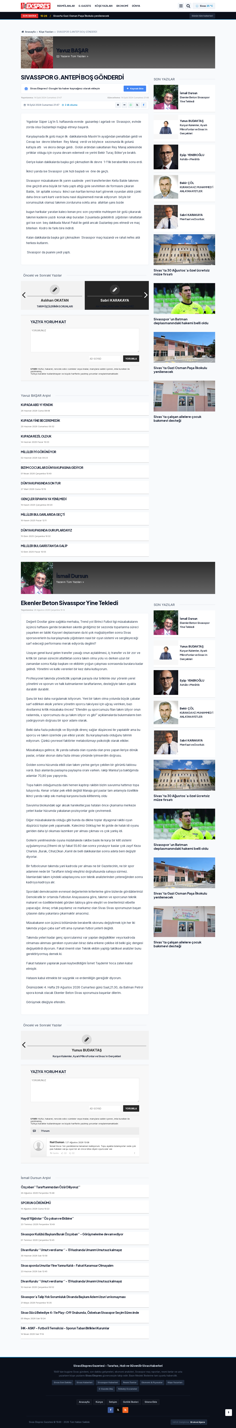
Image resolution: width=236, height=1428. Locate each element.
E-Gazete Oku (106, 1389)
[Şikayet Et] (134, 1153)
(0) (65, 1153)
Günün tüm (202, 16)
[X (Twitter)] (137, 105)
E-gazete (85, 5)
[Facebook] (143, 105)
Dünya (136, 5)
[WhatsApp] (131, 105)
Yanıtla (55, 1153)
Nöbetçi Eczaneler (127, 1389)
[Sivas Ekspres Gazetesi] (35, 5)
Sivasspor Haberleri (108, 1382)
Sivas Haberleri (84, 1382)
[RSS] (125, 1410)
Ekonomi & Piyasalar (152, 1382)
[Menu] (181, 6)
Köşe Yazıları (104, 5)
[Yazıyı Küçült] (124, 105)
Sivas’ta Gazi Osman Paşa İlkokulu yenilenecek (81, 15)
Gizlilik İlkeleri (131, 1402)
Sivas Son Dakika (62, 1382)
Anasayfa (30, 32)
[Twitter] (118, 1410)
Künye (99, 1402)
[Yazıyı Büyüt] (118, 105)
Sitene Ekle (151, 1402)
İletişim (113, 1402)
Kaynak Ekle (137, 88)
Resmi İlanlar (66, 5)
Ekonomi (122, 5)
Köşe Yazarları (175, 1382)
